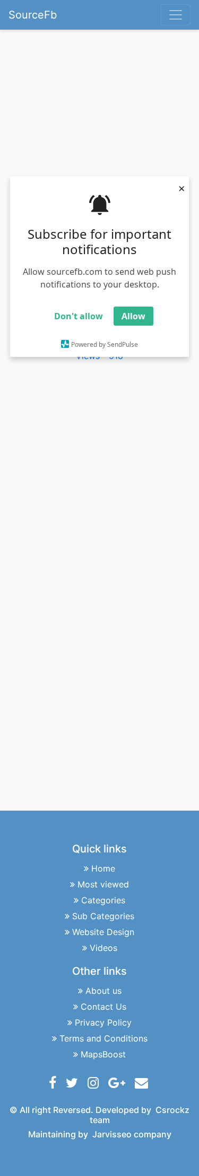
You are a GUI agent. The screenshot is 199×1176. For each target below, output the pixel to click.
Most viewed (103, 884)
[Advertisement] (87, 119)
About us (103, 990)
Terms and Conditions (103, 1038)
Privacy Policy (103, 1022)
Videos (103, 947)
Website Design (103, 932)
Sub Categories (103, 916)
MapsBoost (103, 1054)
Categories (103, 900)
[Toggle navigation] (176, 14)
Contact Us (103, 1006)
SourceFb (32, 14)
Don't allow (78, 316)
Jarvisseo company (131, 1134)
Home (103, 868)
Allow (133, 316)
